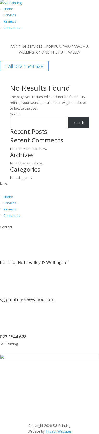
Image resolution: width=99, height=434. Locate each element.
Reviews (9, 21)
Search (15, 114)
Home (8, 9)
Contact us (11, 27)
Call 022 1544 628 (24, 66)
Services (9, 15)
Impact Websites (59, 431)
